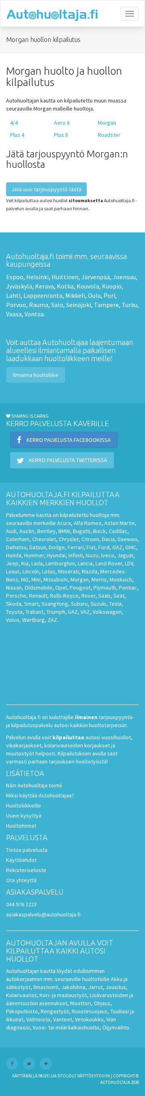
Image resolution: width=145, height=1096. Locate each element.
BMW (64, 531)
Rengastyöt (55, 1011)
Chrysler (69, 539)
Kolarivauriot (21, 995)
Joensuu (124, 277)
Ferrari (76, 547)
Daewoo (127, 539)
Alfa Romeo (88, 523)
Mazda (89, 571)
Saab (104, 595)
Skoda (13, 603)
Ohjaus (102, 1003)
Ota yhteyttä (21, 880)
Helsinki (37, 277)
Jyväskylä (19, 286)
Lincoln (31, 571)
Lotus (48, 571)
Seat (118, 595)
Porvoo (16, 305)
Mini (36, 579)
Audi (11, 531)
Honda (13, 555)
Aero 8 (62, 122)
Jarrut (95, 987)
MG (25, 579)
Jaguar (125, 555)
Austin (26, 531)
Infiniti (75, 555)
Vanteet (62, 1019)
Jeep (12, 563)
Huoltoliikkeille (23, 805)
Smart (31, 603)
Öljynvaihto (115, 1027)
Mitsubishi (56, 579)
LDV (129, 563)
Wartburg (33, 619)
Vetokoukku (89, 1019)
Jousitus (116, 987)
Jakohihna (73, 987)
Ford (104, 547)
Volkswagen (107, 611)
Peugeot (80, 587)
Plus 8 (61, 134)
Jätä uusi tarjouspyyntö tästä (46, 189)
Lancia (85, 563)
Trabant (34, 611)
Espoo (14, 277)
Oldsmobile (38, 587)
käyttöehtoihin (93, 1076)
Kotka (65, 286)
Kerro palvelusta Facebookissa (68, 439)
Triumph (55, 611)
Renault (38, 595)
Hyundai (56, 555)
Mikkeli (75, 295)
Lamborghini (60, 563)
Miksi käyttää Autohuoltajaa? (40, 795)
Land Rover (108, 563)
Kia (25, 563)
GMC (130, 547)
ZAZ (52, 619)
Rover (88, 595)
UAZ (73, 611)
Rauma (38, 305)
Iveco (107, 555)
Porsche (16, 595)
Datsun (37, 547)
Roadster (109, 134)
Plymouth (104, 587)
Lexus (13, 571)
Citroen (90, 539)
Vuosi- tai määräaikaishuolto (66, 1027)
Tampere (106, 305)
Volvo (12, 619)
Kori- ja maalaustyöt (63, 995)
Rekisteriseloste (26, 870)
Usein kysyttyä (23, 815)
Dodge (57, 547)
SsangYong (54, 603)
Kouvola (88, 286)
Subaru (79, 603)
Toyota (14, 611)
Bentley (46, 531)
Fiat (91, 547)
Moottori (80, 1003)
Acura (64, 523)
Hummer (34, 555)
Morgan (107, 122)
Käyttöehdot (21, 860)
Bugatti (81, 531)
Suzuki (98, 603)
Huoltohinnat (21, 825)
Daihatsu (16, 547)
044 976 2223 (21, 904)
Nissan (14, 587)
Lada (37, 563)
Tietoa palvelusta (27, 849)
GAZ (117, 547)
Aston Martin (119, 523)
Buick (99, 531)
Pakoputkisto (22, 1011)
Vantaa (34, 314)
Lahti (13, 295)
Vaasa (14, 314)
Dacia (108, 539)
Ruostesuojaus (90, 1011)
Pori (109, 295)
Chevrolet (44, 539)
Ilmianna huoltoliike (35, 375)
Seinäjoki (78, 305)
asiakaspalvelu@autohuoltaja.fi (43, 914)
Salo (57, 305)
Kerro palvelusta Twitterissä (67, 460)
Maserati (68, 571)
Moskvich (121, 579)
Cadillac (118, 531)
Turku (129, 305)
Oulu (94, 295)
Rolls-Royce (64, 595)
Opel (61, 587)
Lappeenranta (42, 295)
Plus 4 (17, 134)
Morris (99, 579)
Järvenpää (95, 277)
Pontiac (128, 587)
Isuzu (92, 555)
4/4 (14, 122)
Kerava (44, 286)
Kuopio (112, 286)
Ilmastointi (45, 987)
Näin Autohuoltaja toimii (34, 785)
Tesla (115, 603)
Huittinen (65, 277)
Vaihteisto (38, 1019)
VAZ (85, 611)
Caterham (17, 539)
